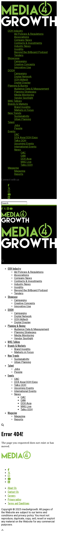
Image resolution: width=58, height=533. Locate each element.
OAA (23, 155)
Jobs (17, 125)
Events (11, 131)
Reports (18, 174)
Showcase (13, 58)
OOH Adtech (21, 79)
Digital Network (23, 76)
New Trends (14, 113)
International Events (25, 146)
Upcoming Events (24, 143)
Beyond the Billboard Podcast (31, 52)
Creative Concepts (24, 64)
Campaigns (20, 61)
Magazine (13, 167)
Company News (23, 40)
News (17, 149)
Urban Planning (22, 119)
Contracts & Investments (28, 43)
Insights (18, 49)
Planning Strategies (25, 91)
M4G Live (26, 161)
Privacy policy (14, 499)
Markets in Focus (24, 110)
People (18, 128)
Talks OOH (20, 140)
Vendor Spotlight (23, 97)
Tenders (18, 55)
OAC (16, 134)
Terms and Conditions (18, 503)
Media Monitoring (24, 94)
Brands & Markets (18, 104)
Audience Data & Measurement (31, 88)
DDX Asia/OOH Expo (26, 137)
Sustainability (21, 116)
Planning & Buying (18, 85)
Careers (11, 496)
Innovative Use (22, 67)
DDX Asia (26, 158)
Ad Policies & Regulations (29, 33)
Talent (11, 122)
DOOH (11, 70)
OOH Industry (15, 30)
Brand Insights (22, 107)
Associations (21, 36)
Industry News (22, 46)
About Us (12, 488)
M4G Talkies (15, 100)
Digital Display (22, 82)
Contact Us (13, 492)
